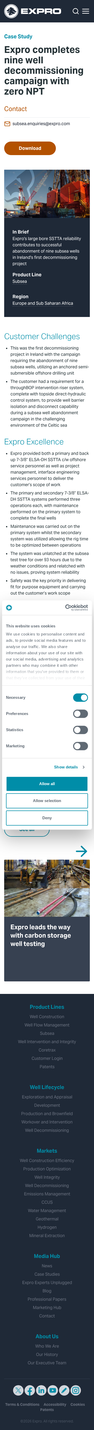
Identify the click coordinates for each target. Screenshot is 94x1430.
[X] (18, 1390)
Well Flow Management (47, 1025)
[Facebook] (30, 1390)
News (47, 1266)
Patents (47, 1067)
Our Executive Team (47, 1363)
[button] (85, 11)
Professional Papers (47, 1299)
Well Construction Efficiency (47, 1160)
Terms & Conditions (22, 1404)
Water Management (47, 1210)
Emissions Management (47, 1194)
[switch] (80, 714)
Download (30, 148)
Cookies (77, 1404)
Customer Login (47, 1058)
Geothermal (47, 1219)
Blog (47, 1291)
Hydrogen (47, 1227)
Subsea (20, 281)
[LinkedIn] (41, 1390)
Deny (47, 818)
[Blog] (64, 1390)
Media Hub (47, 1256)
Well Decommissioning (47, 1130)
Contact (47, 1316)
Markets (47, 1150)
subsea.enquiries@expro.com (41, 123)
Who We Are (47, 1346)
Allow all (47, 783)
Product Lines (47, 1007)
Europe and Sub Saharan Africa (43, 303)
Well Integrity (47, 1177)
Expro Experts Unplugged (47, 1282)
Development (47, 1105)
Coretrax (47, 1050)
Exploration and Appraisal (47, 1097)
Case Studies (47, 1274)
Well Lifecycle (47, 1087)
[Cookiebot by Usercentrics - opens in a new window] (66, 607)
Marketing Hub (47, 1307)
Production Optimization (47, 1169)
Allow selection (47, 800)
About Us (47, 1336)
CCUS (47, 1202)
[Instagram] (75, 1390)
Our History (47, 1354)
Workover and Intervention (47, 1122)
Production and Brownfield (47, 1113)
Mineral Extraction (47, 1235)
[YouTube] (53, 1390)
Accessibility (55, 1404)
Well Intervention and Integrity (47, 1041)
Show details (66, 767)
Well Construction (47, 1016)
